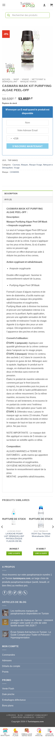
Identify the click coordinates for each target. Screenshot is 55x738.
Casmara (16, 165)
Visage (25, 79)
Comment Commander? (36, 715)
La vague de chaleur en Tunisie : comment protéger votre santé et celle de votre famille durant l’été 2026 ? (32, 623)
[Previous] (2, 532)
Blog (20, 715)
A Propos (11, 715)
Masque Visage (28, 82)
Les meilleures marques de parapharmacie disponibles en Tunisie (30, 612)
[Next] (52, 532)
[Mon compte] (44, 5)
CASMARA (14, 172)
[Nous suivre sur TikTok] (15, 592)
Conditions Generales (22, 717)
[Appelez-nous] (25, 592)
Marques (24, 165)
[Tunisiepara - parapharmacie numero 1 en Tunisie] (27, 5)
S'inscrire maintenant (27, 146)
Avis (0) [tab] (8, 199)
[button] (4, 4)
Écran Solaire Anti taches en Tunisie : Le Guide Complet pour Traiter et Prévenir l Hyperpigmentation (31, 635)
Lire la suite (14, 553)
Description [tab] (10, 194)
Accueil (6, 79)
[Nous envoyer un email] (20, 592)
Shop (16, 79)
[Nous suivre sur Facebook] (4, 592)
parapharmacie (34, 574)
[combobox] (12, 138)
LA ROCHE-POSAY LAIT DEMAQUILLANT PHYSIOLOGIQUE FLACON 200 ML (14, 537)
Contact (40, 717)
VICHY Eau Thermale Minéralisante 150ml (40, 535)
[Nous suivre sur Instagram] (9, 592)
